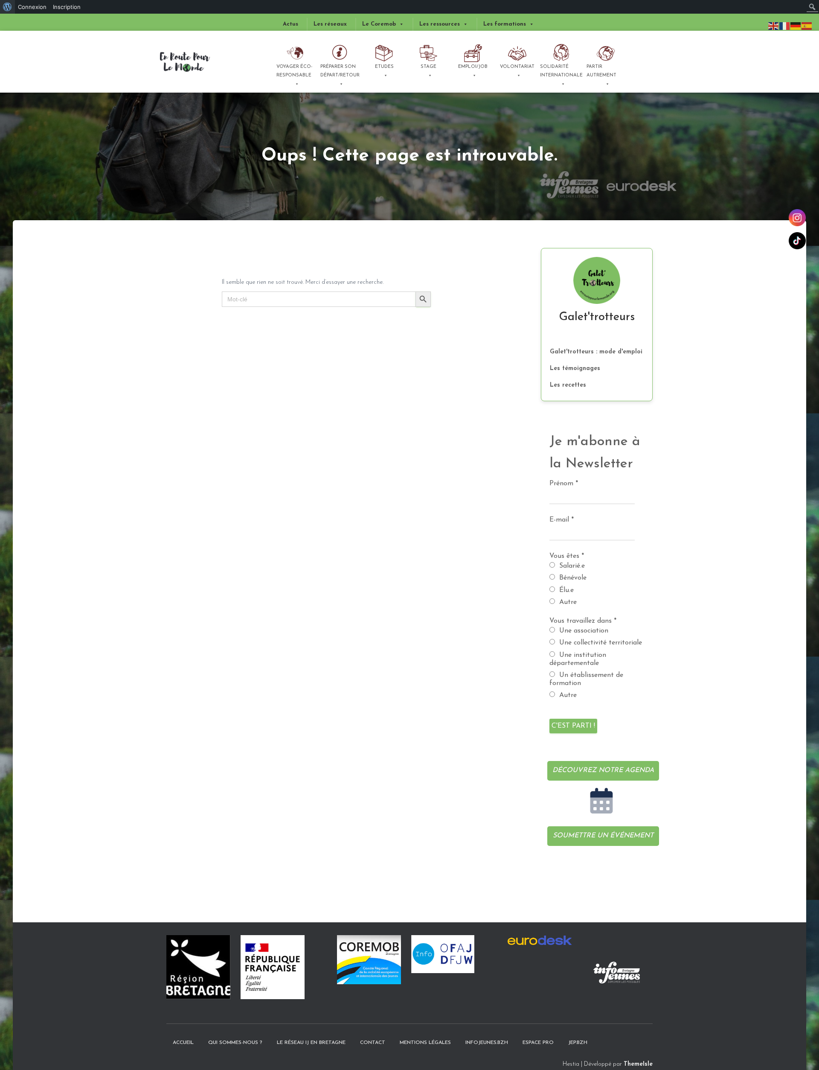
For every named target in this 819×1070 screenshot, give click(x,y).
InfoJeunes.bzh (486, 1042)
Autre (567, 602)
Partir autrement (601, 71)
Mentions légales (425, 1042)
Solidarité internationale (561, 71)
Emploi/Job (473, 66)
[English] (773, 26)
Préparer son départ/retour (340, 71)
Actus (290, 24)
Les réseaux (330, 24)
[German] (796, 26)
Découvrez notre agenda (603, 770)
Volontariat (517, 66)
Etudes (384, 66)
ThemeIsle (638, 1064)
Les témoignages (575, 368)
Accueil (183, 1042)
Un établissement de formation (586, 679)
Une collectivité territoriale (599, 642)
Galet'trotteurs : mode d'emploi (596, 352)
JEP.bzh (577, 1042)
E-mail (561, 519)
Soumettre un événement (603, 835)
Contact (372, 1042)
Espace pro (538, 1042)
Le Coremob (379, 24)
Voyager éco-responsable (294, 71)
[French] (784, 26)
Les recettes (568, 385)
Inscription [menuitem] (67, 6)
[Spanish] (807, 26)
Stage (428, 66)
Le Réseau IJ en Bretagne (311, 1042)
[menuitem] (7, 7)
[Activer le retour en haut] (796, 1033)
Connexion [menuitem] (32, 6)
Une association (582, 630)
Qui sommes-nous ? (235, 1042)
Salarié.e (571, 566)
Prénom (563, 483)
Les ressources (439, 24)
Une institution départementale (577, 659)
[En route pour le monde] (185, 62)
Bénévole (572, 577)
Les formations (504, 24)
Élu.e (565, 590)
